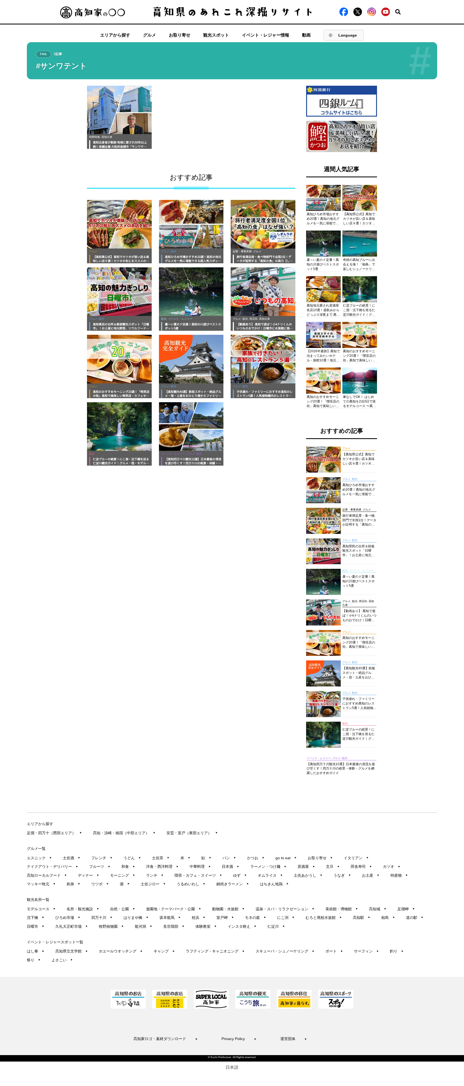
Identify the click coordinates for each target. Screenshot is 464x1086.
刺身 (73, 884)
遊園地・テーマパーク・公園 (173, 909)
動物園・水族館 (228, 909)
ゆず (240, 875)
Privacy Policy (239, 1039)
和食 (128, 866)
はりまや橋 (136, 917)
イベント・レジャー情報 (265, 35)
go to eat (286, 858)
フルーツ (99, 866)
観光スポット (216, 35)
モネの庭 (255, 917)
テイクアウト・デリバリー (52, 866)
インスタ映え (242, 926)
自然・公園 (122, 909)
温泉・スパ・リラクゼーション (285, 909)
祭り (34, 960)
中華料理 (200, 866)
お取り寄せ (179, 35)
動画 (306, 35)
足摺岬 (406, 909)
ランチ (155, 875)
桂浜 (198, 917)
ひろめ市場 (67, 917)
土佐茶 (160, 858)
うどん (132, 858)
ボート (334, 951)
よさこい (62, 960)
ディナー (88, 875)
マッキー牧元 (41, 884)
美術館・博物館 (341, 909)
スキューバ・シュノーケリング (285, 951)
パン (229, 858)
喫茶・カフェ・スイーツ (198, 875)
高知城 (377, 909)
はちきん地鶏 (274, 884)
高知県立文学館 (71, 951)
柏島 (388, 917)
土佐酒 (71, 858)
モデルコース (41, 909)
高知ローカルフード (47, 875)
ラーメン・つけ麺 (268, 866)
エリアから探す (115, 35)
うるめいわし (191, 884)
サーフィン (366, 951)
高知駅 (361, 917)
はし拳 (35, 951)
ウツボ (100, 884)
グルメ (149, 35)
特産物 (399, 875)
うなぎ (342, 875)
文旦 (333, 866)
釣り (397, 951)
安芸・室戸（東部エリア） (192, 833)
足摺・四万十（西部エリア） (54, 833)
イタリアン (356, 858)
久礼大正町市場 (71, 926)
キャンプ (164, 951)
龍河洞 (143, 926)
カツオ (391, 866)
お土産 (370, 875)
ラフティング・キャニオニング (215, 951)
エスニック (39, 858)
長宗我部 (173, 926)
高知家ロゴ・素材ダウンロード (165, 1039)
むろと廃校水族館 (324, 917)
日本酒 (230, 866)
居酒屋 (306, 866)
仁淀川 (276, 926)
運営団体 (293, 1039)
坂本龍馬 (170, 917)
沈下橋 (35, 917)
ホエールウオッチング (121, 951)
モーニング (122, 875)
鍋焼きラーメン (232, 884)
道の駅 (414, 917)
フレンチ (102, 858)
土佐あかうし (308, 875)
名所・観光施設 (83, 909)
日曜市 (35, 926)
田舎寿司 (361, 866)
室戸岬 (225, 917)
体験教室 (206, 926)
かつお (255, 858)
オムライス (270, 875)
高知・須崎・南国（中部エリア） (124, 833)
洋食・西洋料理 (162, 866)
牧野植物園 (111, 926)
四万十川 (102, 917)
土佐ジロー (153, 884)
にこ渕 (286, 917)
